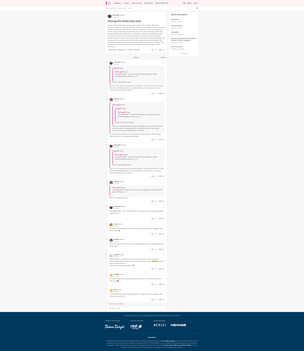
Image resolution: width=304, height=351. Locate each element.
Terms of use (162, 315)
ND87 (179, 21)
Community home (130, 315)
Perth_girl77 (116, 15)
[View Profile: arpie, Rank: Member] (111, 290)
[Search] (184, 3)
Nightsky (181, 34)
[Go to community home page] (108, 3)
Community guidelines (147, 315)
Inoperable (175, 32)
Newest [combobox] (164, 57)
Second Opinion (176, 26)
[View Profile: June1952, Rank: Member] (111, 255)
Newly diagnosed (122, 8)
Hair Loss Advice (177, 47)
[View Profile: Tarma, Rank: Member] (111, 225)
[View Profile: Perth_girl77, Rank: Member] (110, 16)
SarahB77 (115, 68)
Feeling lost (175, 19)
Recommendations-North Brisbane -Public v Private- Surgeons (183, 39)
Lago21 (181, 42)
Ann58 (180, 28)
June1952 (116, 254)
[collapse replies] (106, 62)
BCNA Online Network (111, 8)
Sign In (195, 3)
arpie (115, 289)
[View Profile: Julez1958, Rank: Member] (111, 275)
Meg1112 (182, 49)
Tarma (115, 224)
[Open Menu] (197, 8)
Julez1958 (116, 274)
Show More (184, 53)
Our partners (173, 315)
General (130, 8)
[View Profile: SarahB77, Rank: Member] (111, 99)
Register (189, 3)
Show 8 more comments (116, 304)
